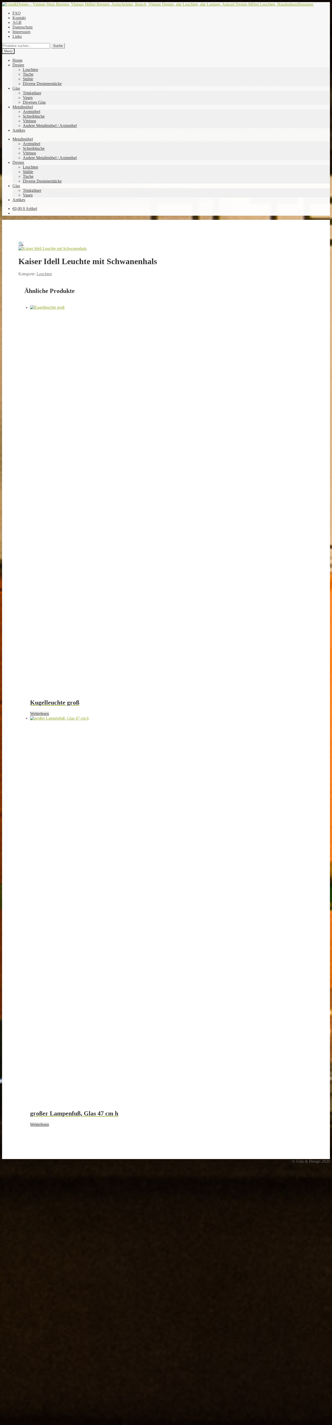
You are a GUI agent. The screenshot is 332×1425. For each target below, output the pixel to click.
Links (17, 36)
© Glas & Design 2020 (311, 1161)
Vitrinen (29, 121)
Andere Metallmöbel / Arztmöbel (50, 125)
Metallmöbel (22, 107)
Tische (28, 74)
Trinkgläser (32, 93)
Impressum (21, 32)
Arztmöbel (31, 111)
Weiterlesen (39, 713)
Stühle (28, 79)
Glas (16, 88)
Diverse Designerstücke (42, 83)
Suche (58, 46)
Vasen (28, 97)
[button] (21, 244)
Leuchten (30, 69)
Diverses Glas (34, 102)
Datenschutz (22, 27)
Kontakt (19, 18)
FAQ (16, 13)
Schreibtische (34, 116)
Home (17, 60)
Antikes (18, 130)
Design (18, 65)
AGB (17, 22)
